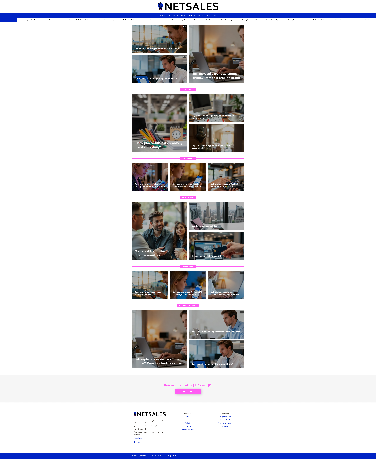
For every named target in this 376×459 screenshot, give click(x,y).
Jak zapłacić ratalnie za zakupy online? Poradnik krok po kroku (187, 185)
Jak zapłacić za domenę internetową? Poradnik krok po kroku (216, 333)
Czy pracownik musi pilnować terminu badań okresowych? (213, 117)
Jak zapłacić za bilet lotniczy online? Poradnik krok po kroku (208, 20)
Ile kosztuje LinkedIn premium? (206, 256)
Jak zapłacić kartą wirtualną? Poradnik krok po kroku (224, 185)
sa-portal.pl (225, 426)
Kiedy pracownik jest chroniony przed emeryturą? (158, 145)
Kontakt (137, 442)
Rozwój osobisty (197, 16)
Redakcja (138, 438)
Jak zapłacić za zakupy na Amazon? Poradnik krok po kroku (66, 20)
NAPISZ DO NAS (188, 391)
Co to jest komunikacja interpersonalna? (152, 253)
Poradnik (211, 16)
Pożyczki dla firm (225, 417)
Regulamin (172, 456)
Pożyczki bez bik (225, 420)
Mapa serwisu (157, 456)
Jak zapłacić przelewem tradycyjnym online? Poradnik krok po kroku (225, 293)
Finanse (171, 16)
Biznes (163, 16)
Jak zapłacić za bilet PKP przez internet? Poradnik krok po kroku (161, 20)
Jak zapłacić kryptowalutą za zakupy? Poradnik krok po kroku (150, 185)
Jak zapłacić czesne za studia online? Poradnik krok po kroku (255, 20)
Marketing (182, 16)
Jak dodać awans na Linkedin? (206, 226)
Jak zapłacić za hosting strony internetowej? (334, 20)
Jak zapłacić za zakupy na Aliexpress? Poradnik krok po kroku (112, 20)
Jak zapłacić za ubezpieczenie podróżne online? (298, 20)
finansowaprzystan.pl (225, 423)
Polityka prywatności (139, 456)
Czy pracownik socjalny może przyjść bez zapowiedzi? (211, 146)
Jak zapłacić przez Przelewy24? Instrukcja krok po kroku (21, 20)
